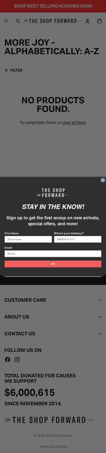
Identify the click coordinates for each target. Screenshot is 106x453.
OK (53, 263)
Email (8, 247)
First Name (12, 233)
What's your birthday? (69, 233)
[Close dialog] (103, 180)
